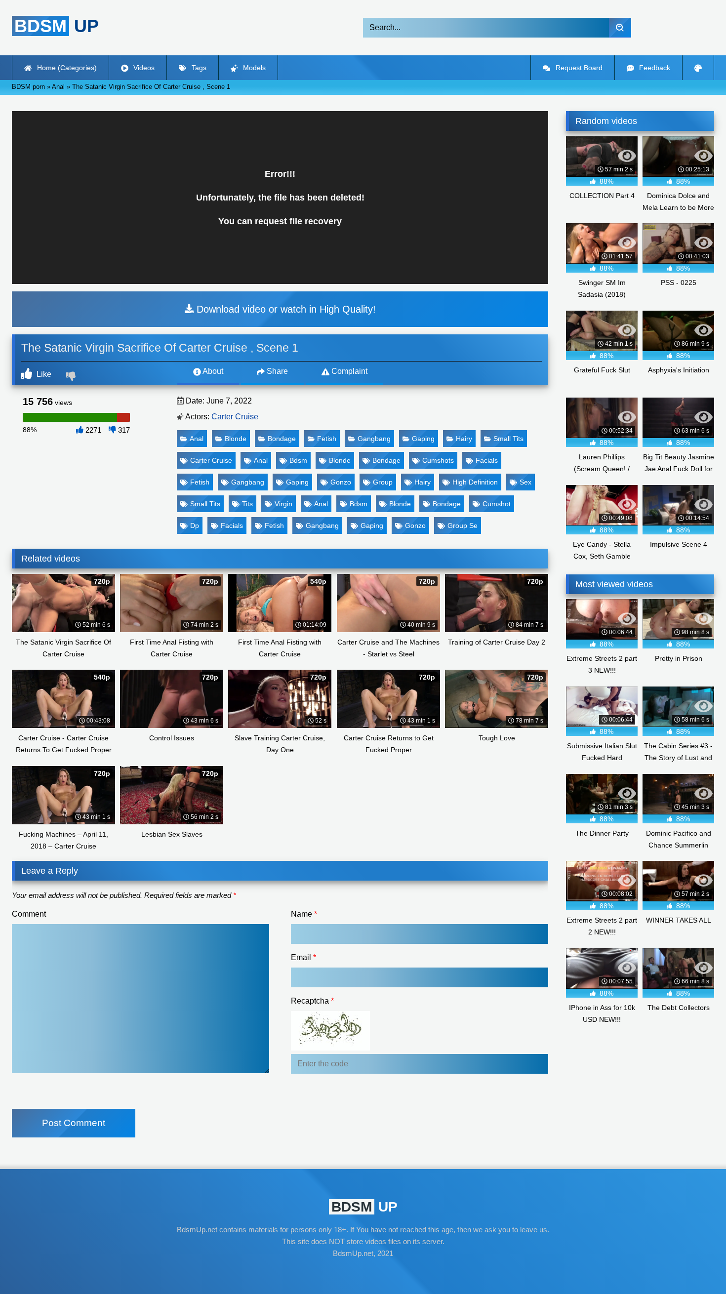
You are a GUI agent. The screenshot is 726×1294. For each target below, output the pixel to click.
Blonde (235, 439)
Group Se (462, 525)
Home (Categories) (66, 68)
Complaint (348, 371)
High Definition (475, 482)
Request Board (578, 68)
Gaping (423, 439)
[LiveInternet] (363, 1272)
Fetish (326, 439)
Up (56, 26)
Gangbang (374, 439)
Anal (196, 439)
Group (383, 482)
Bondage (282, 439)
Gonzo (340, 482)
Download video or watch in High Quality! (285, 309)
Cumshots (438, 460)
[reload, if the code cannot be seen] (330, 1048)
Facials (487, 460)
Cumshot (497, 504)
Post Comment (73, 1123)
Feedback (653, 68)
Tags (198, 68)
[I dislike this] (72, 377)
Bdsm (298, 460)
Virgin (283, 504)
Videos (143, 68)
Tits (247, 504)
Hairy (464, 439)
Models (253, 68)
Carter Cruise (234, 416)
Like (43, 374)
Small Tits (508, 439)
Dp (194, 525)
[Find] (620, 28)
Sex (525, 482)
